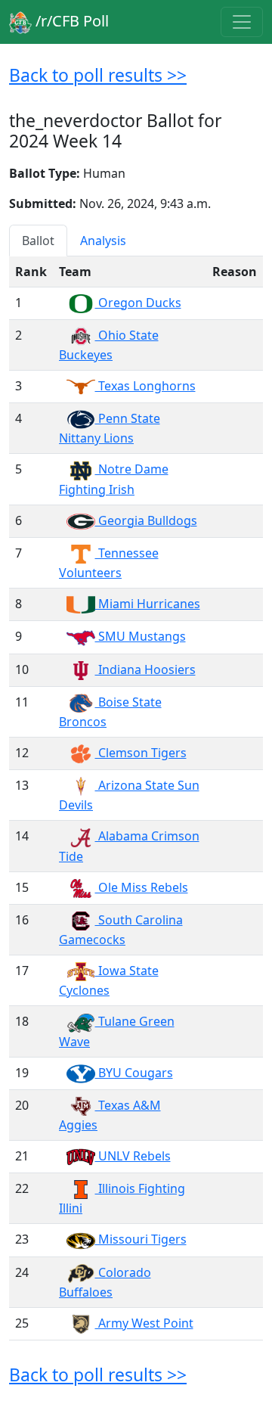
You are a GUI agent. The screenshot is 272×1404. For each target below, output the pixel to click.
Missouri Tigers (141, 1239)
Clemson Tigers (141, 752)
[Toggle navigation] (242, 22)
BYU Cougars (134, 1072)
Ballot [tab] (38, 240)
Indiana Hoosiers (145, 669)
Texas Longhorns (145, 385)
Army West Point (144, 1323)
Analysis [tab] (103, 240)
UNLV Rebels (133, 1156)
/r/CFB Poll (70, 21)
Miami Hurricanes (147, 603)
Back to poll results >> (98, 75)
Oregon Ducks (138, 302)
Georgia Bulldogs (146, 520)
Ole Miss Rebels (141, 887)
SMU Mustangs (140, 636)
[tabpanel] (136, 798)
